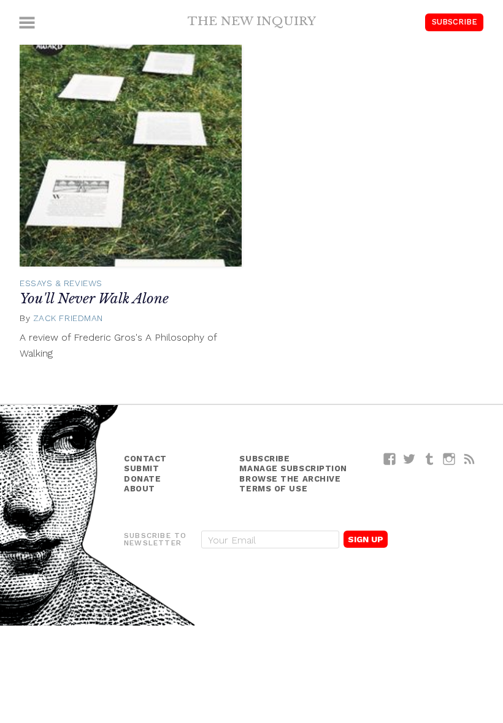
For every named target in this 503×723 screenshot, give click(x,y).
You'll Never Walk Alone (94, 298)
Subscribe (454, 21)
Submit (141, 468)
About (139, 488)
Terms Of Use (273, 488)
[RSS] (469, 458)
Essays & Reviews (61, 283)
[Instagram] (449, 458)
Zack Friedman (68, 318)
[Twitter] (409, 458)
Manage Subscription (293, 468)
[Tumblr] (430, 458)
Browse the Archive (289, 478)
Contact (145, 458)
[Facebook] (390, 458)
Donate (142, 478)
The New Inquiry (252, 20)
